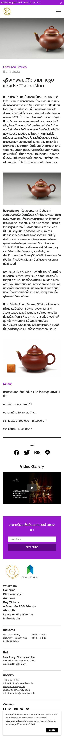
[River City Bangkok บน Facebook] (4, 709)
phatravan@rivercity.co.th (16, 690)
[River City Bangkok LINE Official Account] (21, 710)
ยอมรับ (52, 730)
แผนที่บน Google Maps (14, 664)
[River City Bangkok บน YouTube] (16, 709)
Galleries (9, 590)
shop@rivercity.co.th (14, 686)
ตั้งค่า (33, 724)
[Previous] (2, 38)
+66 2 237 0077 (11, 679)
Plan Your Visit (13, 594)
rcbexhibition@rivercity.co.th (18, 683)
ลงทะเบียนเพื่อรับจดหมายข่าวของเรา (32, 527)
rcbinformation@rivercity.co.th (18, 693)
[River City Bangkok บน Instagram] (10, 709)
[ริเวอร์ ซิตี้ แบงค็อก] (7, 11)
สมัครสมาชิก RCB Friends (19, 606)
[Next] (61, 38)
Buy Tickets (11, 602)
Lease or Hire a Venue (18, 614)
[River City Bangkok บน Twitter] (27, 709)
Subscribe (32, 547)
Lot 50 (7, 383)
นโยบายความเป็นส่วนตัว (16, 721)
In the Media (11, 618)
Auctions (9, 598)
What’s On (10, 586)
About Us (9, 610)
